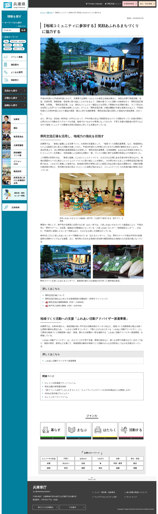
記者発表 (16, 207)
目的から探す (11, 90)
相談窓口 (15, 80)
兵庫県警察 (18, 145)
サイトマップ (131, 497)
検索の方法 (21, 26)
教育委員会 (18, 137)
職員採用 (8, 45)
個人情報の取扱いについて (136, 492)
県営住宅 (8, 49)
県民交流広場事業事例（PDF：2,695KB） (66, 302)
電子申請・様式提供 (18, 41)
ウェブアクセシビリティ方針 (105, 497)
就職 (135, 468)
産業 (83, 468)
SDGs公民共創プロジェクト (57, 393)
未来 (118, 459)
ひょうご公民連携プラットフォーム (60, 383)
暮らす (56, 430)
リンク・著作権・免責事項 (104, 492)
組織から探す (11, 105)
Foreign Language (95, 4)
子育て (66, 459)
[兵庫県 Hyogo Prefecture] (15, 6)
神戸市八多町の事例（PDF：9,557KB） (65, 306)
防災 (66, 468)
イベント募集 (17, 57)
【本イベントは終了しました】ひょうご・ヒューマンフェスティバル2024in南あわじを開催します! (87, 390)
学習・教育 (118, 463)
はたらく (109, 430)
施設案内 (15, 65)
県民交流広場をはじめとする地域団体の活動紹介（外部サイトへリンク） (77, 299)
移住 (100, 468)
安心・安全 (135, 459)
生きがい (66, 463)
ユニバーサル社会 (49, 459)
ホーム (42, 12)
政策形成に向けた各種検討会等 (19, 180)
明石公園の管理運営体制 (55, 387)
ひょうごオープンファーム (56, 397)
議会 (16, 128)
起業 (48, 463)
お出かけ (83, 459)
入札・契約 (18, 45)
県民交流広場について (54, 295)
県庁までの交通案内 (45, 507)
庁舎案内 (72, 507)
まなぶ (82, 430)
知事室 (16, 119)
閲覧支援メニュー (114, 4)
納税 (48, 468)
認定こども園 (18, 49)
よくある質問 (17, 72)
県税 (6, 41)
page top (92, 479)
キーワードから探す (13, 23)
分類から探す (11, 98)
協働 (118, 468)
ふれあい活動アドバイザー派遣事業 (60, 361)
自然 (83, 463)
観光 (135, 463)
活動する (50, 12)
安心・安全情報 (146, 4)
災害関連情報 (129, 4)
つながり (100, 459)
